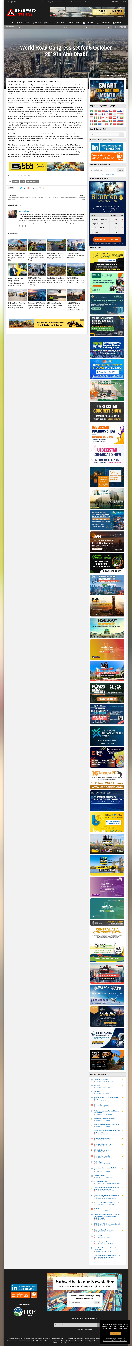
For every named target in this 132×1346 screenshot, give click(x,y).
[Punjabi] (107, 120)
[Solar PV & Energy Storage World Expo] (107, 369)
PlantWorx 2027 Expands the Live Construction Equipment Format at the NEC (16, 256)
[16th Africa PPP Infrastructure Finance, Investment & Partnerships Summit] (107, 779)
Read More (121, 1339)
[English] (122, 111)
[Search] (121, 135)
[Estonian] (92, 114)
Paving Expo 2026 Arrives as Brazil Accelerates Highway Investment (55, 255)
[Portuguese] (103, 120)
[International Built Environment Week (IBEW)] (107, 304)
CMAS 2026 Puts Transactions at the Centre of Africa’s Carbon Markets (75, 280)
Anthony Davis (24, 211)
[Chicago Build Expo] (107, 671)
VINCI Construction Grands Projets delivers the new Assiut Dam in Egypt (66, 198)
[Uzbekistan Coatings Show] (107, 434)
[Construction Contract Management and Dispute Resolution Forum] (107, 498)
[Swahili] (96, 124)
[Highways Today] (21, 12)
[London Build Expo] (107, 865)
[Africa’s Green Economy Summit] (107, 952)
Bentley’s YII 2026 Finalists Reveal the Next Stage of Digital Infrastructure (36, 305)
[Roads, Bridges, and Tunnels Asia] (107, 693)
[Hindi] (118, 114)
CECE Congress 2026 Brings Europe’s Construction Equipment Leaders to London (16, 281)
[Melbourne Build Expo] (107, 844)
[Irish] (96, 117)
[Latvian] (115, 117)
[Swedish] (99, 124)
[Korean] (107, 117)
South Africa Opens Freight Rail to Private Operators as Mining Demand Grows (56, 280)
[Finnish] (99, 114)
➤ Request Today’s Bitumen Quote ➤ (107, 239)
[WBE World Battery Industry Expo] (107, 347)
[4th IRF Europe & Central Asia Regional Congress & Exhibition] (107, 520)
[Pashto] (96, 120)
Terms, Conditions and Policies (68, 1343)
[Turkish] (107, 124)
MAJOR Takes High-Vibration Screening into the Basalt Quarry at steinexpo (89, 27)
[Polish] (99, 120)
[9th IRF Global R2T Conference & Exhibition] (107, 714)
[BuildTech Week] (107, 1016)
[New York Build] (107, 973)
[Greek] (115, 114)
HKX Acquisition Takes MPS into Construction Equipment (49, 27)
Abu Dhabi (15, 182)
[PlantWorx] (107, 1060)
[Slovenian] (122, 120)
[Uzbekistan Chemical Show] (107, 455)
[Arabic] (92, 111)
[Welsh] (118, 124)
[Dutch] (118, 111)
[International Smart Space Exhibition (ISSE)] (107, 477)
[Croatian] (107, 111)
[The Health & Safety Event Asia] (107, 757)
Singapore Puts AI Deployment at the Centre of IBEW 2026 (76, 255)
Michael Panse (121, 75)
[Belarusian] (96, 111)
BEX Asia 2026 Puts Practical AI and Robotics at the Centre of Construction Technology (37, 281)
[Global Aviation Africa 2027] (107, 995)
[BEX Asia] (107, 283)
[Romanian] (111, 120)
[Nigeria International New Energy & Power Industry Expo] (107, 390)
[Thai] (103, 124)
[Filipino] (96, 114)
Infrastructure (24, 23)
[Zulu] (122, 124)
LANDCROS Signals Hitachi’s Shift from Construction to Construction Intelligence (75, 306)
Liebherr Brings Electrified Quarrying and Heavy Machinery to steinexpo (16, 305)
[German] (111, 114)
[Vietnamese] (115, 124)
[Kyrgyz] (111, 117)
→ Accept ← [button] (115, 1334)
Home (13, 22)
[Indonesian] (92, 117)
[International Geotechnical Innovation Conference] (107, 606)
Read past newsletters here (107, 174)
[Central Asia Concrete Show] (107, 930)
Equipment (62, 23)
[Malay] (118, 117)
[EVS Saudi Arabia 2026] (107, 908)
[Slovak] (118, 120)
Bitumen (118, 23)
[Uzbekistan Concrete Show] (107, 412)
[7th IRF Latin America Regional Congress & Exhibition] (107, 326)
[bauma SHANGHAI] (107, 822)
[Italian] (99, 117)
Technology (76, 23)
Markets (38, 23)
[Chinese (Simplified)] (103, 111)
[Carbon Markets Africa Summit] (107, 563)
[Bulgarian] (99, 111)
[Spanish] (92, 124)
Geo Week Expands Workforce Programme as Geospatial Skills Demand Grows (36, 256)
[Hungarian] (122, 114)
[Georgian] (107, 114)
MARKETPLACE (120, 27)
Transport (89, 23)
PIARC (22, 182)
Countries (50, 23)
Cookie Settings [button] (110, 1339)
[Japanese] (103, 117)
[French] (103, 114)
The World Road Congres (26, 176)
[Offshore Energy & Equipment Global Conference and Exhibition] (107, 800)
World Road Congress (32, 182)
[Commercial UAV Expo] (107, 261)
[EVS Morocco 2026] (107, 649)
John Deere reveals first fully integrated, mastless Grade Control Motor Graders (26, 198)
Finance (107, 23)
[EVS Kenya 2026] (107, 887)
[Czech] (111, 111)
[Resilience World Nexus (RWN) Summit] (107, 541)
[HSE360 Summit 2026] (107, 628)
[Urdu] (111, 124)
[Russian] (115, 120)
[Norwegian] (92, 120)
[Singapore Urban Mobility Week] (107, 736)
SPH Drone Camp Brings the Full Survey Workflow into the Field (55, 305)
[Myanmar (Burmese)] (122, 117)
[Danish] (115, 111)
